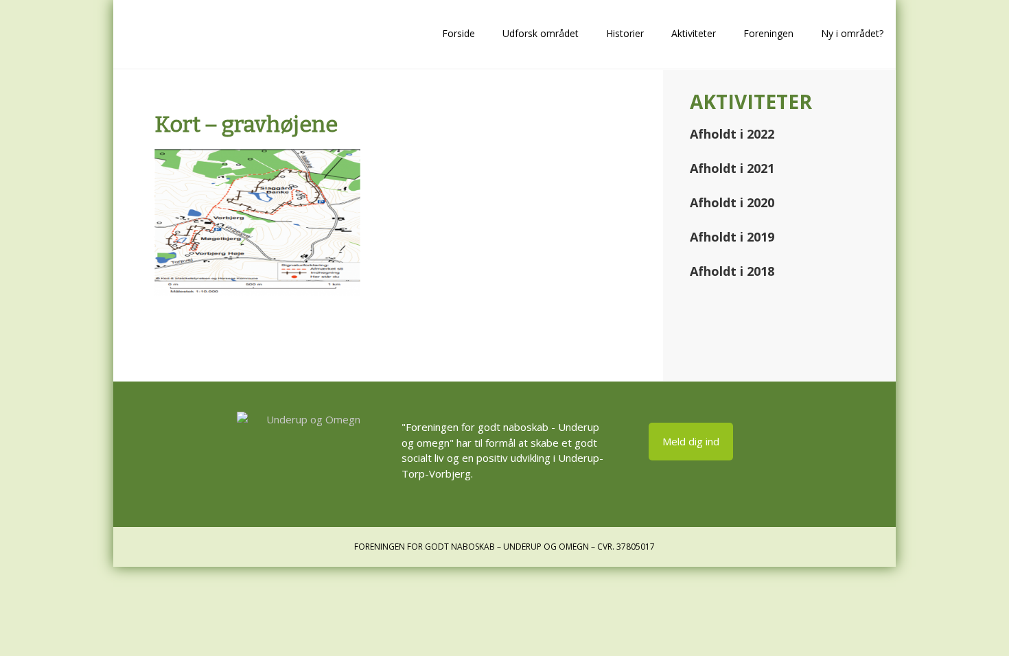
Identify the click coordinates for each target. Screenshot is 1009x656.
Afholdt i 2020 (732, 202)
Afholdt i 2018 (732, 271)
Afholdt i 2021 (732, 168)
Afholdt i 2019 (732, 237)
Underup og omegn (202, 34)
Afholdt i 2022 (732, 134)
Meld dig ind (690, 441)
